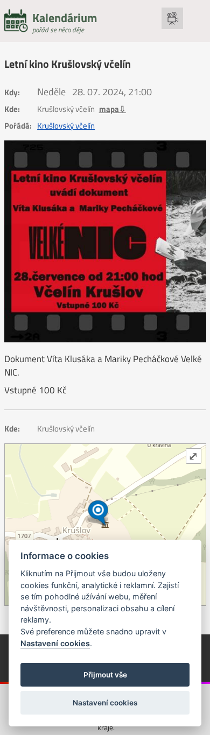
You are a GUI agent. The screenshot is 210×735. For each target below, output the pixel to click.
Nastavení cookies (55, 643)
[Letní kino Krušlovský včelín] (105, 241)
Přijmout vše (105, 674)
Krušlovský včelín (66, 126)
